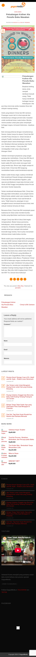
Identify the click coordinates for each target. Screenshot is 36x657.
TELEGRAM (22, 590)
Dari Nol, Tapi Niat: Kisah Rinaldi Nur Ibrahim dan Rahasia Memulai (19, 415)
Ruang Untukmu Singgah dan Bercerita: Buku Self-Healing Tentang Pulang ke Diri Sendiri (20, 396)
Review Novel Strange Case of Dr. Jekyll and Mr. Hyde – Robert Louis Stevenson (20, 378)
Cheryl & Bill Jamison (27, 304)
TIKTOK (4, 592)
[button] (3, 5)
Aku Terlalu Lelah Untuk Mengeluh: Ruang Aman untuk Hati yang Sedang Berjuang (19, 387)
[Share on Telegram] (24, 279)
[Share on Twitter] (18, 279)
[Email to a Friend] (21, 279)
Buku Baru (17, 11)
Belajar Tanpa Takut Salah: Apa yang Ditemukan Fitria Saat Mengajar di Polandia (19, 406)
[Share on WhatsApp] (11, 279)
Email (5, 349)
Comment (7, 324)
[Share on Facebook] (14, 279)
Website (6, 358)
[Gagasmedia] (18, 5)
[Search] (34, 5)
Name (5, 340)
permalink (18, 288)
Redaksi (27, 22)
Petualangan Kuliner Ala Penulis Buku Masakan (8, 304)
